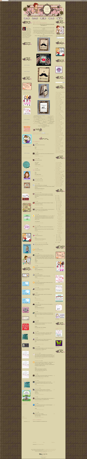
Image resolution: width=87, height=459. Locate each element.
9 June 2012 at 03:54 (39, 198)
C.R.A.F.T (41, 121)
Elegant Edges (58, 109)
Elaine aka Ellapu (37, 192)
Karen (36, 152)
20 (54, 294)
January (58, 240)
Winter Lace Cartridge (59, 150)
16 (54, 267)
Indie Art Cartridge (58, 121)
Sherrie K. (36, 302)
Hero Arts (57, 167)
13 (54, 244)
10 (54, 215)
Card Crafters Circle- (45, 116)
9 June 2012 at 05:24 (39, 205)
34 (54, 413)
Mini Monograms (58, 130)
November (59, 202)
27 (54, 354)
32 (54, 398)
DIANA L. (36, 183)
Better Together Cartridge (59, 97)
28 (54, 362)
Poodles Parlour (35, 120)
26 (54, 348)
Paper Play (47, 122)
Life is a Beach (58, 126)
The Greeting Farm (58, 183)
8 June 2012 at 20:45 (39, 181)
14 (54, 249)
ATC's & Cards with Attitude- (49, 115)
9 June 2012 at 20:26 (39, 240)
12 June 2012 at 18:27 (39, 358)
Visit (26, 67)
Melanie (36, 320)
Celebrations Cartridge (59, 103)
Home (44, 442)
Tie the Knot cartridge (59, 146)
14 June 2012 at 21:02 (39, 409)
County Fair (57, 105)
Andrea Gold (49, 451)
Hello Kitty (57, 120)
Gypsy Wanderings (58, 115)
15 (54, 255)
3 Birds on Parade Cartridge (59, 92)
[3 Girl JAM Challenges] (27, 105)
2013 (57, 198)
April (58, 236)
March (58, 237)
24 (54, 332)
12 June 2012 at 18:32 (39, 371)
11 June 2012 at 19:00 (39, 350)
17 (54, 274)
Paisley (57, 136)
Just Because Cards (58, 124)
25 (54, 339)
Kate (35, 143)
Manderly (36, 253)
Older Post (53, 442)
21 (54, 304)
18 (54, 282)
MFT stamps (57, 173)
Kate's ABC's (57, 125)
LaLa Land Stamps (58, 172)
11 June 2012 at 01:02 (39, 317)
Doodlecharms (58, 108)
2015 (57, 195)
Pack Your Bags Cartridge (59, 135)
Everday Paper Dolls (58, 110)
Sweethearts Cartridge (59, 145)
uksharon (36, 412)
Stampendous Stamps (59, 182)
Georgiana (36, 158)
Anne (35, 311)
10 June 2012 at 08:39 (39, 278)
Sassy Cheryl (37, 225)
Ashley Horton (37, 353)
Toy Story (57, 147)
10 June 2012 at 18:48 (39, 300)
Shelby (36, 403)
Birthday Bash (58, 98)
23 (54, 321)
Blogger (29, 421)
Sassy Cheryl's (45, 123)
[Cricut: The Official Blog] (27, 146)
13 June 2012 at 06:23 (39, 394)
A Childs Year (57, 93)
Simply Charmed (58, 140)
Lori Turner (36, 346)
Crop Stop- (48, 121)
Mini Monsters (58, 131)
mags (35, 337)
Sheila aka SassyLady (38, 207)
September (59, 205)
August (58, 206)
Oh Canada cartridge (58, 134)
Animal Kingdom (58, 94)
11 (54, 226)
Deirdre (36, 331)
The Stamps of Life (58, 184)
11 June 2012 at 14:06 (39, 344)
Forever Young (58, 114)
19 (54, 289)
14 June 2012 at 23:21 (39, 417)
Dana (35, 265)
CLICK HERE (37, 24)
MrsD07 (36, 248)
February (58, 239)
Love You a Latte (58, 129)
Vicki (35, 201)
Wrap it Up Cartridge (59, 152)
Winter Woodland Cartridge (59, 151)
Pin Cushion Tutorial (60, 216)
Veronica (36, 273)
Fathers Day (57, 113)
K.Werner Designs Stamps (59, 171)
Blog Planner (59, 230)
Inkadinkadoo (57, 168)
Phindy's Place (48, 119)
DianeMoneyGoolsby (38, 360)
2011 (57, 242)
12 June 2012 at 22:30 (39, 385)
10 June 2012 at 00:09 (39, 251)
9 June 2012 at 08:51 (39, 211)
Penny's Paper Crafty (36, 123)
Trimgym (36, 214)
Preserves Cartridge (58, 139)
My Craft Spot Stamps (59, 174)
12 (54, 235)
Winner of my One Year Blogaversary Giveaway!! (60, 214)
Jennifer (36, 380)
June (58, 209)
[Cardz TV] (27, 179)
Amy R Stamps (58, 162)
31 (54, 389)
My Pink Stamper (58, 177)
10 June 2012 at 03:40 (39, 263)
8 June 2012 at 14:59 (39, 149)
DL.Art (41, 122)
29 (54, 375)
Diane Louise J (37, 388)
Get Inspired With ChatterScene (50, 449)
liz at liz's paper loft (37, 178)
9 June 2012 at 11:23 (39, 231)
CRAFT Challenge (49, 215)
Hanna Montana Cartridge (59, 118)
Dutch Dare (35, 122)
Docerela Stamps (58, 166)
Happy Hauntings (58, 119)
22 (54, 313)
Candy (28, 27)
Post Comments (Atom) (40, 444)
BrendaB (36, 287)
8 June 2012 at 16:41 (39, 156)
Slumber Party (58, 141)
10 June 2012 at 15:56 (39, 290)
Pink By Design (58, 179)
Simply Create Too (44, 120)
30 (54, 382)
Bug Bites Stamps (58, 163)
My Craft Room (24, 418)
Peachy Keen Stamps (59, 178)
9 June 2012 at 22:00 (39, 245)
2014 (57, 197)
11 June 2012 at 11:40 (39, 335)
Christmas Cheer (58, 104)
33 (54, 404)
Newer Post (34, 442)
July (58, 208)
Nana (35, 168)
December (59, 201)
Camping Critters (58, 100)
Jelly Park (40, 119)
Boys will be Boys (58, 99)
